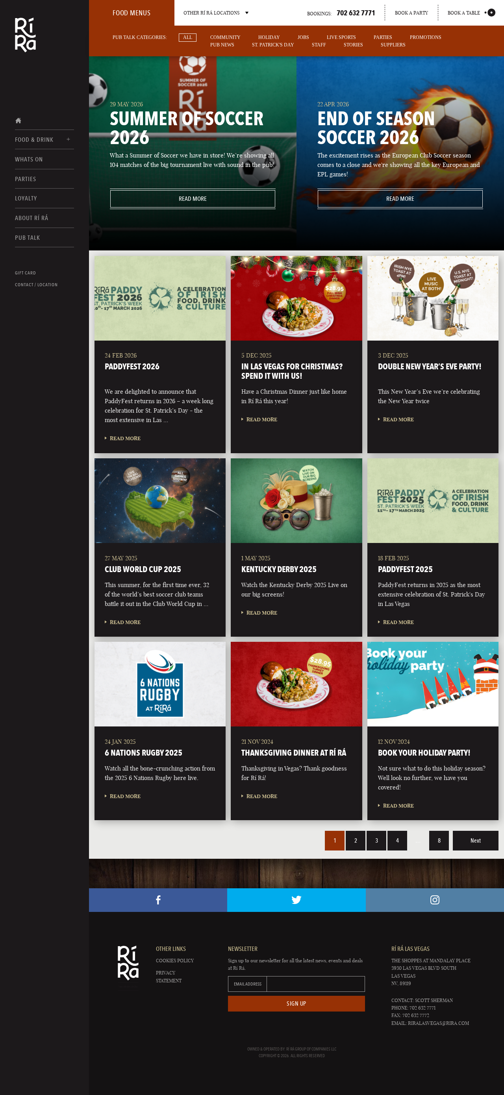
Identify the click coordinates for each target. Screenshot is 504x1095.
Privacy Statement (169, 976)
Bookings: (341, 12)
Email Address (247, 984)
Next (476, 840)
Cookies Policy (175, 960)
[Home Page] (25, 40)
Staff (319, 45)
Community (225, 37)
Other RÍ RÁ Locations (211, 13)
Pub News (222, 45)
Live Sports (341, 37)
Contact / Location (36, 284)
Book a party (411, 13)
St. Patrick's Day (273, 45)
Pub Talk (27, 237)
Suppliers (393, 45)
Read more (158, 198)
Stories (353, 45)
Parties (25, 179)
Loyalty (26, 198)
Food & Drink (34, 139)
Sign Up (296, 1003)
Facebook (158, 900)
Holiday (269, 37)
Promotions (425, 37)
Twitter (296, 900)
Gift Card (25, 273)
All (187, 37)
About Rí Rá (31, 218)
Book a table (464, 13)
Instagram (435, 900)
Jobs (303, 37)
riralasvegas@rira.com (438, 1023)
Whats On (29, 159)
